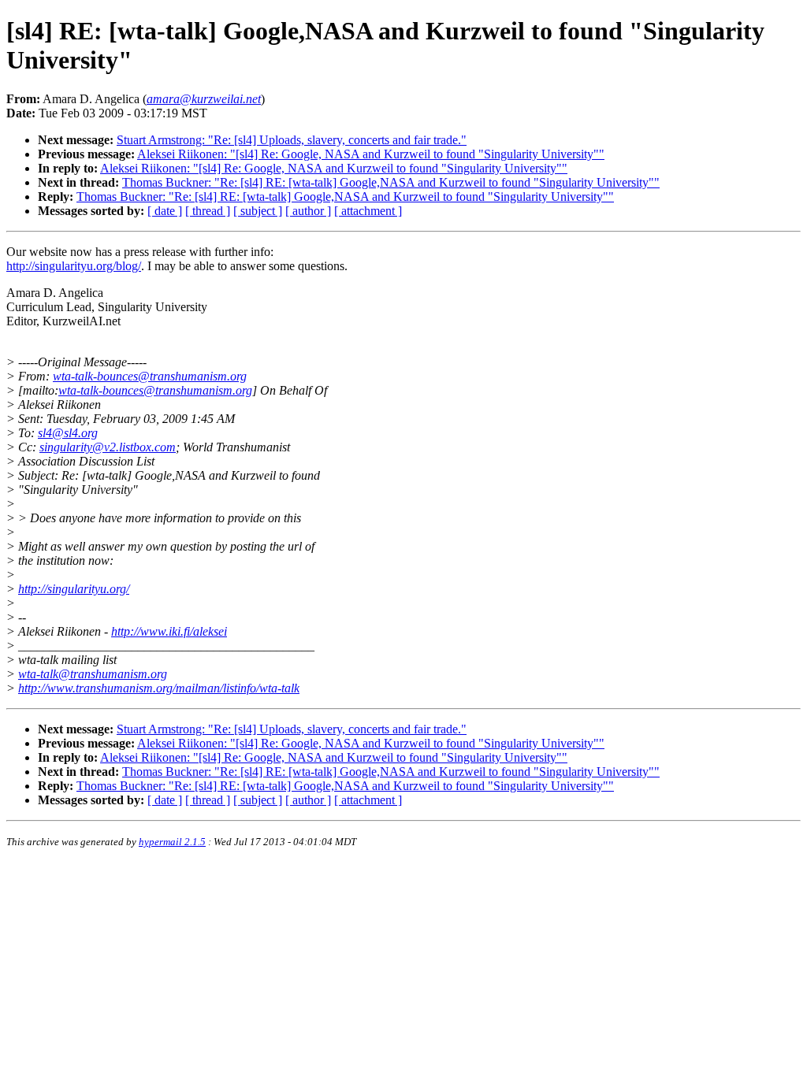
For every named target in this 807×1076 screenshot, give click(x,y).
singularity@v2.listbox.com (107, 447)
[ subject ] (257, 210)
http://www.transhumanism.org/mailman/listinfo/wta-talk (158, 688)
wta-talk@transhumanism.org (92, 674)
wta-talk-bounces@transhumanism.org (150, 376)
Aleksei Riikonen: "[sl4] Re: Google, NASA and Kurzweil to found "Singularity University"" (370, 154)
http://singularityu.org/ (73, 589)
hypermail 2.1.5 (172, 842)
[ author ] (308, 210)
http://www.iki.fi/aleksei (169, 631)
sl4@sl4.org (68, 433)
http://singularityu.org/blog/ (73, 266)
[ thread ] (207, 210)
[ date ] (164, 210)
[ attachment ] (368, 210)
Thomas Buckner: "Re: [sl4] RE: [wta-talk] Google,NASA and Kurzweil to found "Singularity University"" (391, 182)
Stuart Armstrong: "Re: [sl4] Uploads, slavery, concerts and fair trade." (292, 140)
